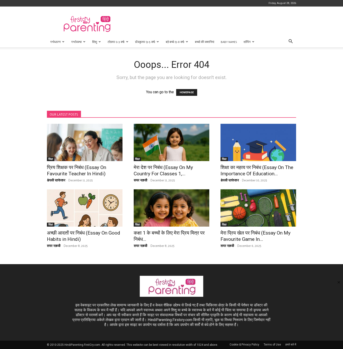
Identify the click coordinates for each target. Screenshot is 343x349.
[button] (290, 42)
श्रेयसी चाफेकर (56, 180)
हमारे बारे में (290, 344)
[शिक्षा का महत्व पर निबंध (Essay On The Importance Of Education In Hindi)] (258, 142)
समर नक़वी (140, 180)
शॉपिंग (247, 41)
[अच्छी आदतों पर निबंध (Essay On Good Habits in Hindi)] (84, 208)
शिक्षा (50, 159)
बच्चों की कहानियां (204, 41)
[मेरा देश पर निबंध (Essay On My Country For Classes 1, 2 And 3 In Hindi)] (171, 142)
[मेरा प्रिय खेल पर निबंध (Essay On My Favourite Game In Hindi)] (258, 208)
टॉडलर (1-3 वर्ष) (116, 41)
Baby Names (229, 41)
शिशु (94, 41)
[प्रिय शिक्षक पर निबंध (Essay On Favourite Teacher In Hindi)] (84, 142)
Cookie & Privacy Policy (244, 344)
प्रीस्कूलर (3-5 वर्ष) (145, 41)
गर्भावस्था (76, 41)
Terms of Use (272, 344)
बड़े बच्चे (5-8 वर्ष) (175, 41)
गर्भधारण (55, 41)
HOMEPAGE (187, 92)
